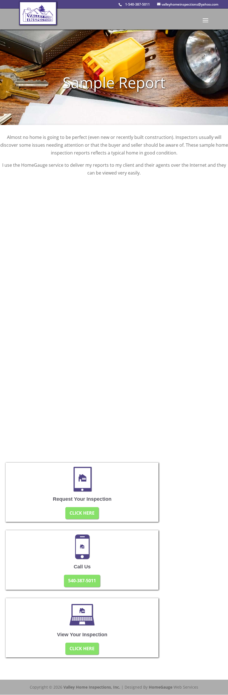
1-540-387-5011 (137, 4)
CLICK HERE (82, 513)
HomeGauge (160, 687)
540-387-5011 (82, 581)
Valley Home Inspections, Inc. (91, 687)
